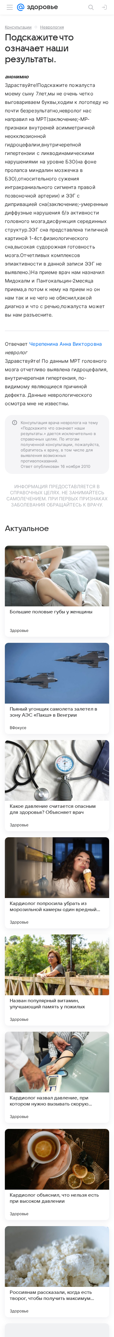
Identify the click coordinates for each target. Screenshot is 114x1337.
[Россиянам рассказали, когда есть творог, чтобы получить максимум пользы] (57, 1271)
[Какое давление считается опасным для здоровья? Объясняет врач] (57, 785)
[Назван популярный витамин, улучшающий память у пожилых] (57, 980)
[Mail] (20, 7)
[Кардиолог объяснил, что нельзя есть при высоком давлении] (57, 1174)
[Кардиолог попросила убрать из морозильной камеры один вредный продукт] (57, 882)
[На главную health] (41, 7)
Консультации (18, 27)
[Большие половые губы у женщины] (57, 591)
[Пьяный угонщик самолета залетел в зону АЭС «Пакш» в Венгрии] (57, 688)
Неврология (52, 27)
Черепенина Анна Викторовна (65, 344)
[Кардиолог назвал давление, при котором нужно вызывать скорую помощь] (57, 1077)
